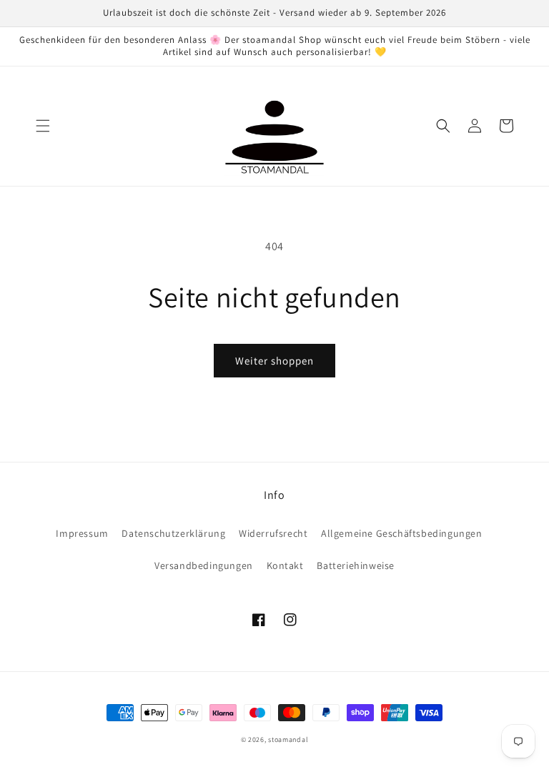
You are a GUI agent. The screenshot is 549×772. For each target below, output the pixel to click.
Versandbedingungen (203, 565)
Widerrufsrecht (273, 533)
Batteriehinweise (356, 565)
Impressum (82, 533)
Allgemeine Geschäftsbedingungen (402, 533)
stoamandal (288, 739)
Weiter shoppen (274, 360)
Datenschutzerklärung (173, 533)
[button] (43, 126)
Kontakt (285, 565)
